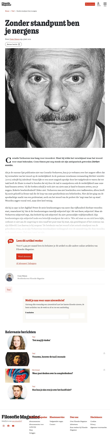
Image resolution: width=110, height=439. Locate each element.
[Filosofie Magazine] (6, 4)
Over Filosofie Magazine (78, 421)
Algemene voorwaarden (98, 427)
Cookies (93, 421)
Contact (52, 424)
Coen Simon (15, 39)
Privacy (92, 424)
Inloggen (32, 433)
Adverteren (74, 424)
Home (7, 11)
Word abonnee (90, 4)
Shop (31, 430)
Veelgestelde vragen (56, 421)
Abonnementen (34, 421)
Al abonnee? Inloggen (26, 263)
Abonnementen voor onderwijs (36, 425)
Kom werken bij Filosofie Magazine (78, 428)
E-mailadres (29, 312)
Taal (12, 11)
